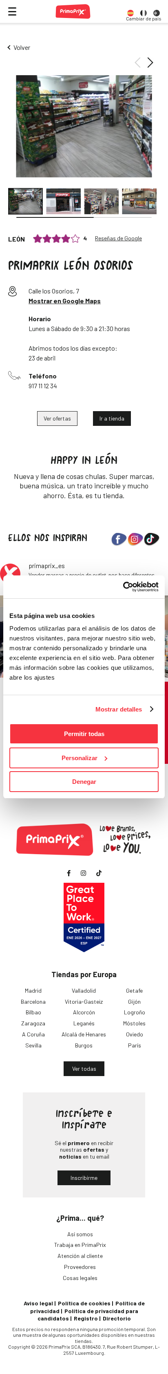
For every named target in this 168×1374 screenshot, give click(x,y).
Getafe (134, 990)
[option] (130, 11)
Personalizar (79, 757)
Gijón (134, 1001)
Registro (86, 1318)
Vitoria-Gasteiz (84, 1001)
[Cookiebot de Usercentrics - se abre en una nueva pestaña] (123, 587)
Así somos (80, 1234)
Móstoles (134, 1023)
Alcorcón (84, 1012)
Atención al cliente (80, 1255)
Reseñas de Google (118, 238)
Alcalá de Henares (84, 1034)
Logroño (134, 1012)
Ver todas (84, 1068)
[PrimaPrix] (73, 11)
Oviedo (134, 1034)
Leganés (84, 1023)
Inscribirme (84, 1177)
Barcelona (33, 1001)
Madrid (33, 990)
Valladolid (84, 990)
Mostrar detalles (118, 709)
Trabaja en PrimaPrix (80, 1244)
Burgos (84, 1045)
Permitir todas (84, 733)
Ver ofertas (57, 418)
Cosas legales (80, 1277)
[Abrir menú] (12, 11)
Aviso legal (38, 1303)
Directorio (117, 1318)
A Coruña (33, 1034)
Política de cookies (84, 1303)
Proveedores (80, 1266)
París (134, 1045)
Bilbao (33, 1012)
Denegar (84, 781)
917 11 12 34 (43, 385)
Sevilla (33, 1045)
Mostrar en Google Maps (65, 300)
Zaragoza (33, 1023)
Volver (21, 47)
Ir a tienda (111, 418)
